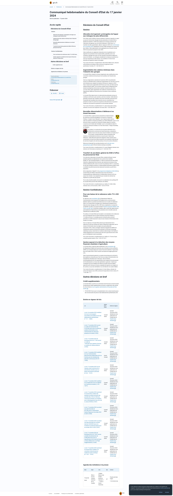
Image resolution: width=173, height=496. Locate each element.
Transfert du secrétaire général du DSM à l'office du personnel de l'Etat (64, 47)
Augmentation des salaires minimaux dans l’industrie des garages (64, 39)
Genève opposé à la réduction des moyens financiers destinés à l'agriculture (64, 57)
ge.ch (55, 3)
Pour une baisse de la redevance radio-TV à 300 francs (65, 54)
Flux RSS (54, 93)
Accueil (51, 6)
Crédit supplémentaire (58, 64)
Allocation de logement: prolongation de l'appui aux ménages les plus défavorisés (64, 35)
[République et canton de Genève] (51, 2)
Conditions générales (79, 493)
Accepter (167, 492)
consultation (95, 198)
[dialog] (150, 489)
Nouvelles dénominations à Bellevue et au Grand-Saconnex (64, 43)
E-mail (61, 93)
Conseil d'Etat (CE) (55, 80)
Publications (59, 6)
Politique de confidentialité (67, 493)
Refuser (160, 492)
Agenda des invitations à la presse (59, 71)
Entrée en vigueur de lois (57, 68)
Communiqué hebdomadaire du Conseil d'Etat (61, 77)
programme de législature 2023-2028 (108, 171)
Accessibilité (56, 493)
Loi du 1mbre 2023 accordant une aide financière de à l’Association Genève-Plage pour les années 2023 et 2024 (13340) (93, 410)
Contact (50, 493)
